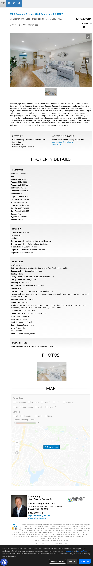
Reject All (72, 561)
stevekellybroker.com (37, 518)
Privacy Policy (69, 551)
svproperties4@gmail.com (62, 142)
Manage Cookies (57, 561)
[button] (4, 562)
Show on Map (52, 447)
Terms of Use (82, 551)
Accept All (85, 561)
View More (56, 144)
